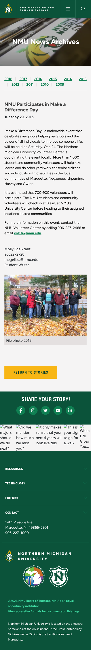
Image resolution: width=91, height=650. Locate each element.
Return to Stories (30, 372)
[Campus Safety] (58, 576)
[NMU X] (45, 410)
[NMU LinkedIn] (70, 410)
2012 (15, 84)
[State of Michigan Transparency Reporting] (34, 576)
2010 (45, 84)
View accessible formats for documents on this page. (44, 611)
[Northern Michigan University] (8, 9)
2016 (38, 79)
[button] (83, 9)
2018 (8, 79)
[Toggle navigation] (68, 9)
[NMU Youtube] (57, 410)
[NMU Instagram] (33, 410)
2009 (60, 84)
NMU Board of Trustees (34, 600)
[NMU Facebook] (20, 410)
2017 (23, 79)
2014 (68, 79)
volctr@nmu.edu (27, 233)
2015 (53, 79)
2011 (30, 84)
